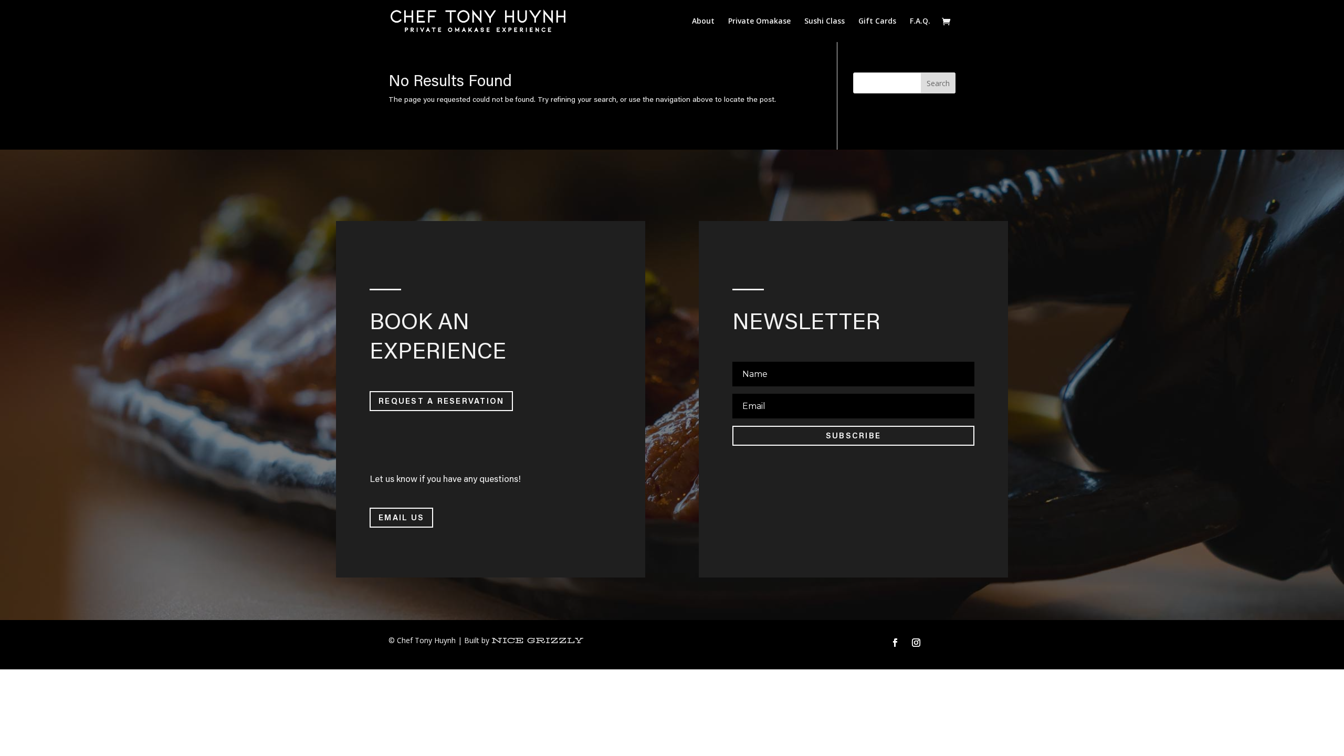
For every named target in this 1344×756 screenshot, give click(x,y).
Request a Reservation (441, 400)
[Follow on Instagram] (916, 642)
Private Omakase (759, 21)
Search (938, 83)
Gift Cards (877, 21)
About (703, 21)
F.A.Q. (920, 21)
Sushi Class (824, 21)
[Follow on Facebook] (895, 642)
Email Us (401, 517)
